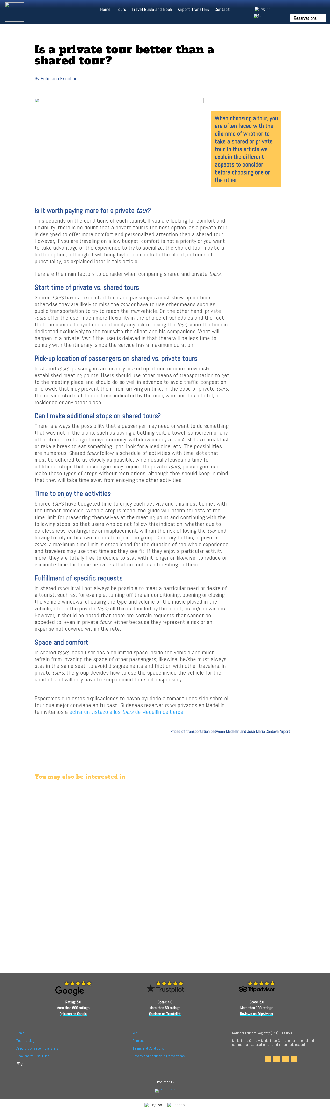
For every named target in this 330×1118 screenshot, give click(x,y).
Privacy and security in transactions (159, 1056)
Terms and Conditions (148, 1048)
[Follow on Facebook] (268, 1059)
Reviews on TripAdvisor (256, 1013)
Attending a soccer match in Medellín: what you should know (88, 804)
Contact (222, 10)
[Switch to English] (262, 9)
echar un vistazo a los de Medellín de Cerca (126, 711)
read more (49, 817)
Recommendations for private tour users (72, 911)
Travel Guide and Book (152, 10)
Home (105, 10)
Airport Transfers (193, 10)
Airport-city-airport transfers (37, 1048)
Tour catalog (25, 1040)
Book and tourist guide (32, 1056)
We (135, 1032)
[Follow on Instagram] (276, 1059)
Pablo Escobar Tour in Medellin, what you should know (83, 855)
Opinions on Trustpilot (165, 1013)
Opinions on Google (73, 1013)
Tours (121, 10)
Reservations (305, 18)
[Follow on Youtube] (294, 1059)
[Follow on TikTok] (285, 1059)
